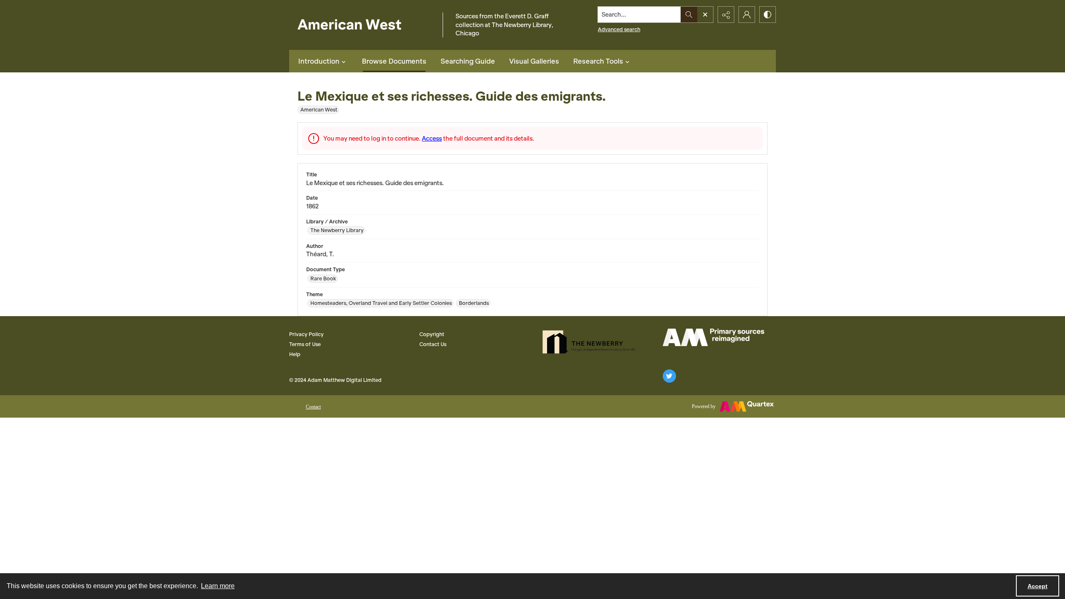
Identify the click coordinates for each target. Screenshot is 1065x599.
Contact (313, 407)
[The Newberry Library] (591, 342)
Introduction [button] (318, 61)
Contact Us (432, 344)
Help (294, 354)
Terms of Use (305, 344)
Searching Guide (468, 61)
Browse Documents (394, 61)
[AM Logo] (713, 337)
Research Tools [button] (598, 61)
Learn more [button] (218, 585)
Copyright (431, 334)
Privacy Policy (306, 334)
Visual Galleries (534, 61)
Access (432, 138)
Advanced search (619, 29)
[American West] (363, 25)
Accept (1038, 586)
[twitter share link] (669, 376)
